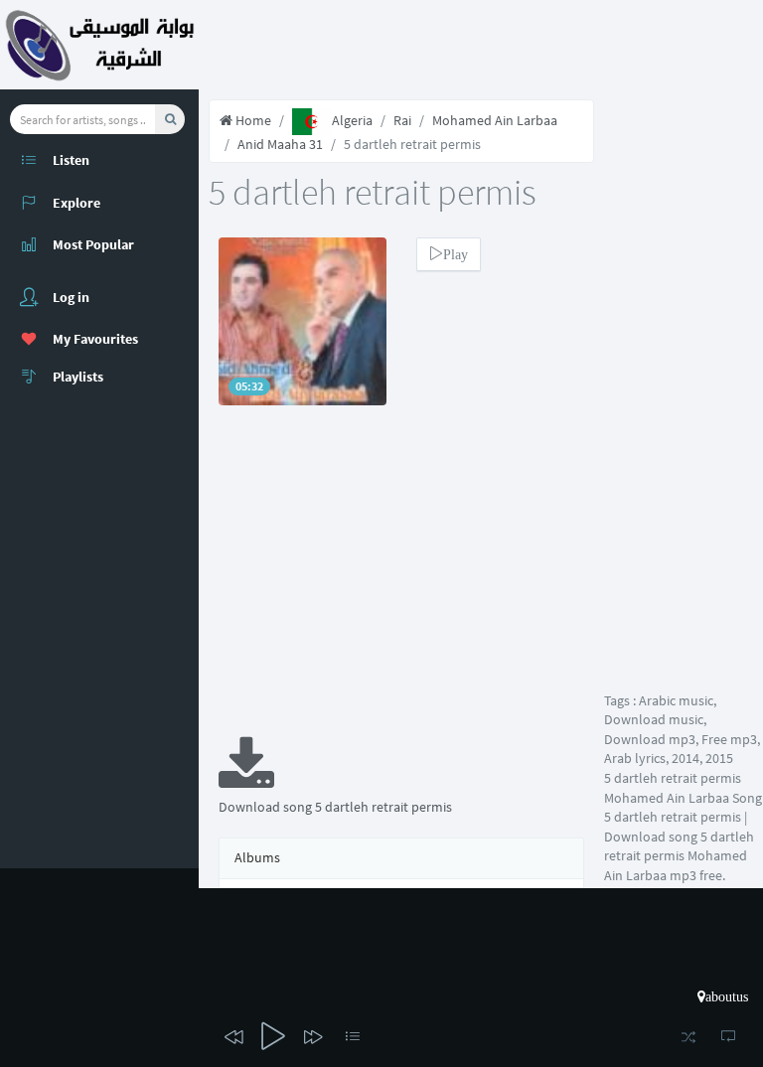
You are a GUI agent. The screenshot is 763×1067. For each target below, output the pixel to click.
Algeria (352, 120)
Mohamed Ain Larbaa (494, 120)
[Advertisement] (401, 584)
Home (251, 120)
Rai (402, 120)
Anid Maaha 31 (280, 144)
